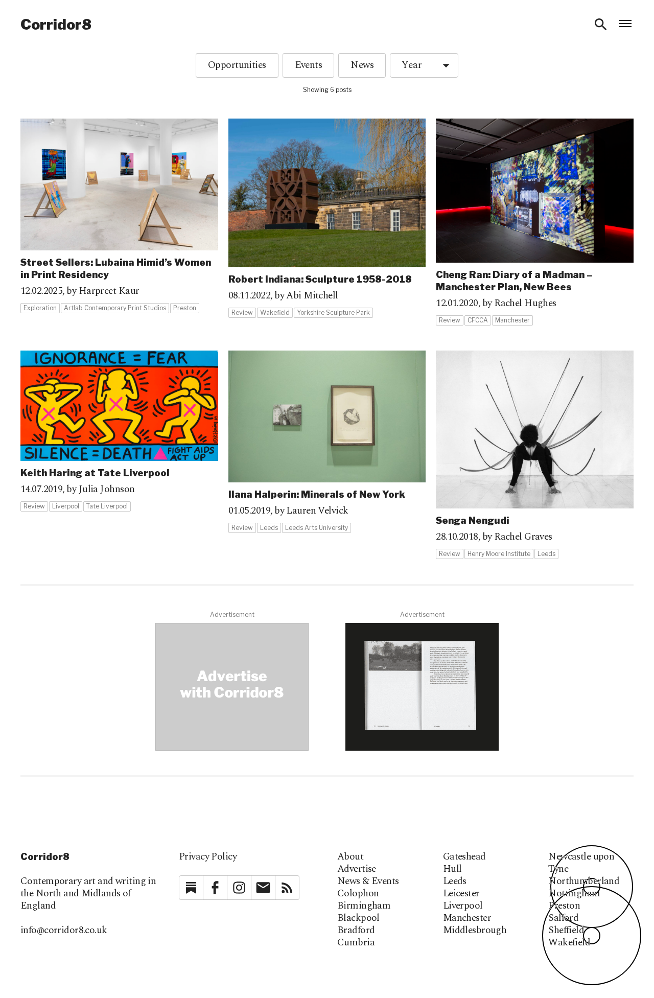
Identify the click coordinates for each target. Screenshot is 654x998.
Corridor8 (55, 24)
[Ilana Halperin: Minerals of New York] (327, 442)
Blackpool (358, 918)
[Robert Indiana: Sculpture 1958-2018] (327, 218)
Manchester (467, 918)
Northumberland (583, 881)
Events (308, 65)
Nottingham (574, 894)
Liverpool (463, 906)
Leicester (461, 894)
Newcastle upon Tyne (581, 863)
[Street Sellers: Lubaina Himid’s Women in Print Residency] (119, 216)
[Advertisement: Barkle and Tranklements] (422, 687)
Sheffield (566, 930)
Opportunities (237, 65)
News (362, 65)
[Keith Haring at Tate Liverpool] (119, 431)
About (350, 857)
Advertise (356, 869)
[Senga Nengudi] (535, 455)
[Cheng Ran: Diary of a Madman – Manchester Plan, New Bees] (535, 222)
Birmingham (363, 906)
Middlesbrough (475, 930)
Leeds (454, 881)
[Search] (601, 24)
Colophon (358, 894)
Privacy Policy (208, 856)
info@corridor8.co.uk (63, 930)
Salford (563, 918)
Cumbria (356, 943)
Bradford (356, 930)
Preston (564, 906)
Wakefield (569, 943)
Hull (452, 869)
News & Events (368, 881)
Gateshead (464, 857)
